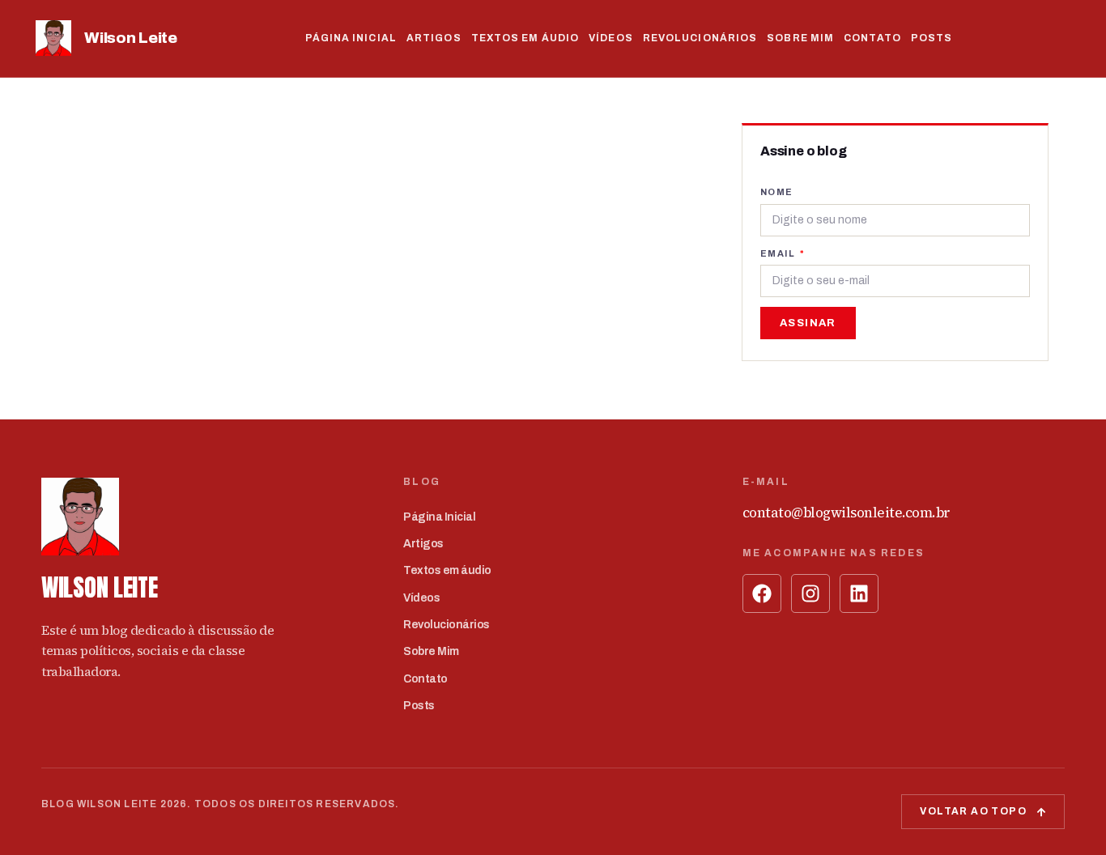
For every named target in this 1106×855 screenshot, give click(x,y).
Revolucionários (700, 38)
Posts (932, 38)
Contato (872, 38)
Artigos (434, 38)
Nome (776, 192)
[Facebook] (761, 593)
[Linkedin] (859, 593)
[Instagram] (810, 593)
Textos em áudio (525, 38)
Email (779, 253)
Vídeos (611, 38)
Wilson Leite (130, 37)
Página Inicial (351, 38)
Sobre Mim (800, 38)
